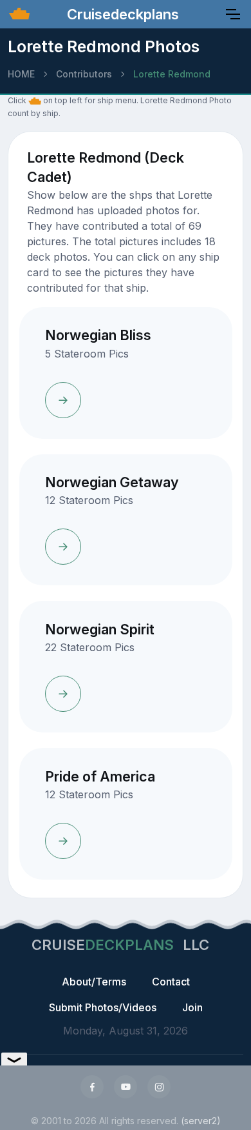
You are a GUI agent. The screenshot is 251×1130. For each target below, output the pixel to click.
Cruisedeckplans (121, 14)
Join (192, 1007)
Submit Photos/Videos (102, 1007)
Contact (171, 981)
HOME (21, 73)
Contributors (84, 73)
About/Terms (94, 981)
